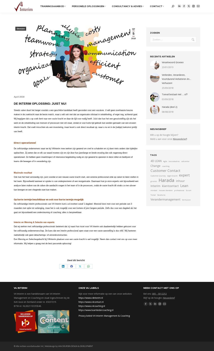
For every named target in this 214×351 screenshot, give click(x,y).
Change (155, 166)
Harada (166, 180)
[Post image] (154, 65)
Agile (165, 161)
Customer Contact (165, 171)
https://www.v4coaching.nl (91, 305)
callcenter (185, 161)
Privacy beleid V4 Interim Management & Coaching (104, 315)
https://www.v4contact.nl (91, 301)
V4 (42, 346)
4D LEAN (156, 161)
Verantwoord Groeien (173, 62)
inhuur (180, 181)
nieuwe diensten (166, 190)
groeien (154, 181)
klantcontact (170, 186)
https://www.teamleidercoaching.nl (95, 310)
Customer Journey (158, 176)
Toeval (153, 195)
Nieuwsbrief (169, 297)
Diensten (21, 29)
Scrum (188, 190)
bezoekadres (174, 161)
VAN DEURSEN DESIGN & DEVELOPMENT (75, 346)
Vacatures (161, 195)
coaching (165, 166)
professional (179, 190)
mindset (154, 190)
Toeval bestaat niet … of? (175, 94)
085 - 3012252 (159, 293)
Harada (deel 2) (169, 106)
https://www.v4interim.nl (90, 297)
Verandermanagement (165, 199)
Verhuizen (186, 200)
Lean (184, 186)
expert (184, 175)
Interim (155, 186)
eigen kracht (172, 176)
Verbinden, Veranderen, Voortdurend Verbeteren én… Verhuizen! (176, 79)
